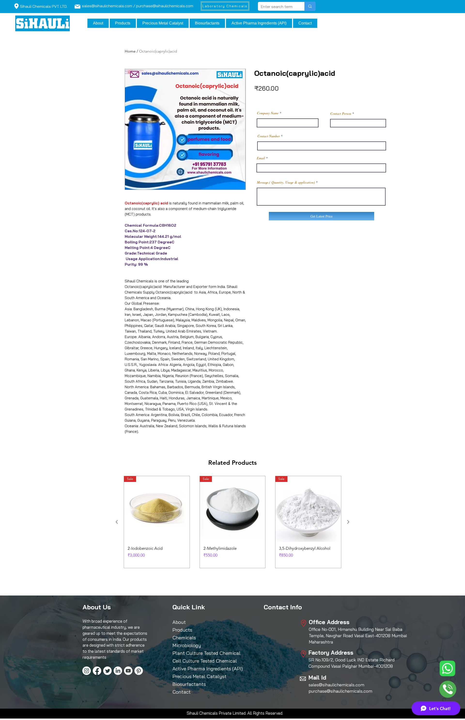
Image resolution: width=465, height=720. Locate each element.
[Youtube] (128, 670)
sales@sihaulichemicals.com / (109, 5)
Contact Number (268, 136)
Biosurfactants (189, 684)
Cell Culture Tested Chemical (194, 661)
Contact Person (340, 113)
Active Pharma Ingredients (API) (194, 669)
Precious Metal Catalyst (194, 676)
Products (182, 630)
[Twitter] (107, 670)
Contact (181, 692)
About (179, 622)
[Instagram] (86, 670)
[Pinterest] (138, 670)
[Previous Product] (117, 522)
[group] (232, 522)
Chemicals (184, 638)
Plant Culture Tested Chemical (194, 653)
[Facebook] (97, 670)
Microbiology (186, 645)
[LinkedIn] (118, 670)
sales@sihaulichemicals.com (336, 685)
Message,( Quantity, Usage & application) (286, 182)
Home (130, 51)
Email (261, 158)
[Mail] (16, 6)
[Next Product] (348, 522)
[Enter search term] (309, 6)
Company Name (268, 113)
